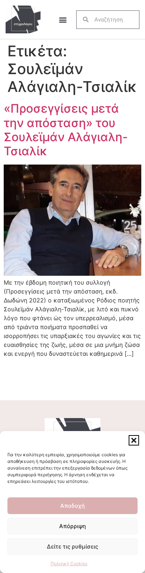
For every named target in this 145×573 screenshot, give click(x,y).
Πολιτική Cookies (69, 563)
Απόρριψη (72, 526)
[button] (134, 440)
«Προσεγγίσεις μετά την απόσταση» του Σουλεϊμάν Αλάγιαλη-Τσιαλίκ (66, 129)
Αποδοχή (72, 505)
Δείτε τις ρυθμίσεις (72, 546)
